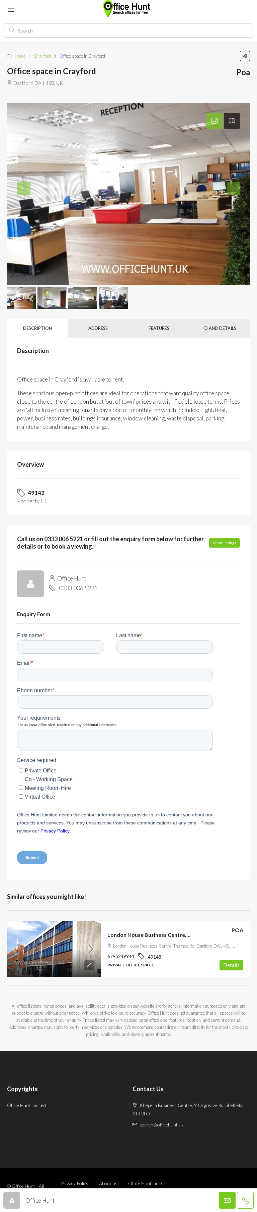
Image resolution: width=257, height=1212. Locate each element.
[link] (54, 949)
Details (231, 965)
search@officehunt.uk (162, 1124)
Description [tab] (37, 328)
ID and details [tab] (219, 328)
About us (108, 1183)
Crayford (42, 56)
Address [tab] (98, 328)
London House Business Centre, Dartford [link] (158, 934)
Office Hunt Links (145, 1183)
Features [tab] (159, 328)
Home (20, 56)
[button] (245, 56)
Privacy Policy (74, 1183)
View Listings (224, 542)
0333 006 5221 (78, 588)
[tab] (214, 121)
